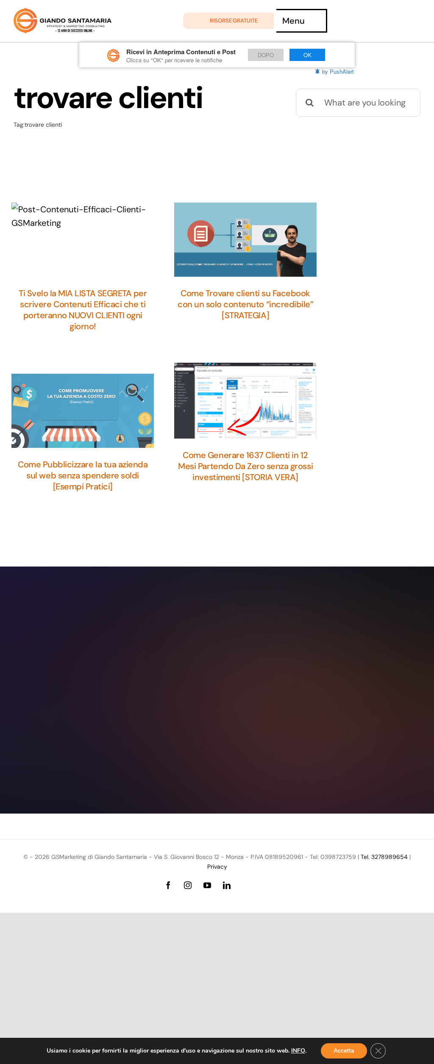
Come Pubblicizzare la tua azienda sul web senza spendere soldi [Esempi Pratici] (82, 475)
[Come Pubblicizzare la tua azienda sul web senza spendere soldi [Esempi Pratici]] (82, 411)
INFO (298, 1051)
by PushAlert (338, 71)
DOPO (266, 55)
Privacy (217, 866)
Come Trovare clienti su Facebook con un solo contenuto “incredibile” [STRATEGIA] (245, 304)
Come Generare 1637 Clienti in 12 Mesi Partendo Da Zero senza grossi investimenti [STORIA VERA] (245, 466)
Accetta (344, 1051)
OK (307, 55)
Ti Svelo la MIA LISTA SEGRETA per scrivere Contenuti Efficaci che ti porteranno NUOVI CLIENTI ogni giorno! (83, 310)
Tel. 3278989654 (384, 857)
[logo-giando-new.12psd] (62, 11)
